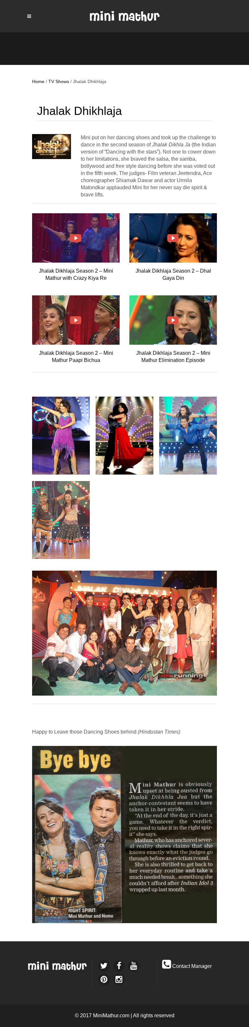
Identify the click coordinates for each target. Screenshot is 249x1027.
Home (38, 81)
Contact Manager (192, 966)
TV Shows (58, 81)
